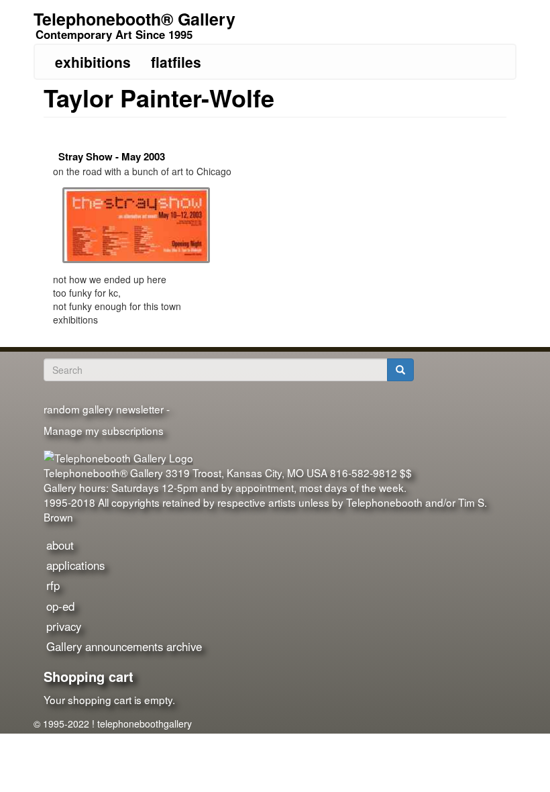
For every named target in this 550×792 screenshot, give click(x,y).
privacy (63, 626)
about (60, 545)
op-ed (60, 606)
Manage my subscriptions (104, 430)
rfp (53, 585)
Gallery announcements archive (124, 646)
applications (75, 565)
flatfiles (176, 62)
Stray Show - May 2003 (111, 156)
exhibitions (93, 62)
